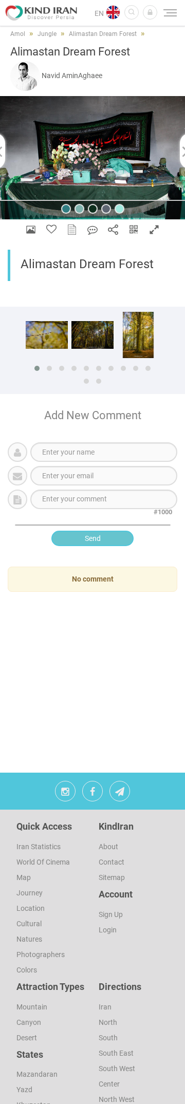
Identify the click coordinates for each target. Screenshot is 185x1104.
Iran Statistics (38, 847)
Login (108, 930)
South (108, 1038)
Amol (17, 34)
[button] (150, 12)
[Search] (131, 12)
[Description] (72, 229)
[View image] (31, 229)
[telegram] (120, 794)
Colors (26, 970)
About (108, 847)
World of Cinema (43, 862)
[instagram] (65, 794)
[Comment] (92, 229)
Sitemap (112, 877)
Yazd (24, 1090)
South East (116, 1053)
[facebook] (92, 794)
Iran (105, 1007)
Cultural (29, 924)
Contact (111, 862)
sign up (111, 914)
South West (117, 1068)
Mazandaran (37, 1074)
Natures (29, 939)
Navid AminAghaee (72, 75)
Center (109, 1084)
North (108, 1022)
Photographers (40, 954)
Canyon (28, 1022)
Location (30, 908)
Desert (26, 1038)
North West (117, 1099)
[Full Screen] (154, 229)
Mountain (31, 1007)
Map (23, 877)
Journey (29, 893)
